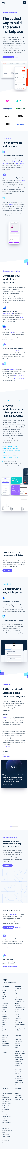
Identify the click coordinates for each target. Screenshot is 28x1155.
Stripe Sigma (5, 1045)
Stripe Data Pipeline (20, 379)
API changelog (19, 1078)
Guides (4, 1091)
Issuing (4, 1024)
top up (21, 317)
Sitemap (4, 1114)
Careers (17, 1093)
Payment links (6, 1033)
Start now (18, 57)
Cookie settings (6, 1116)
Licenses (4, 1112)
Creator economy (20, 1024)
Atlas (3, 992)
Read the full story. (7, 747)
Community (5, 1097)
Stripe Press (18, 1097)
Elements (5, 1014)
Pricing (4, 990)
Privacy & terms (6, 1103)
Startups (17, 991)
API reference (19, 1074)
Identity (4, 1020)
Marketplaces (19, 1012)
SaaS (16, 1020)
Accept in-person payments (12, 450)
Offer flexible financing (11, 448)
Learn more (7, 865)
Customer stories (7, 1093)
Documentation (19, 1071)
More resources (6, 1122)
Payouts (4, 1037)
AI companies (18, 1022)
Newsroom (18, 1095)
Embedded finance (20, 1001)
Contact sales (8, 57)
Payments (7, 756)
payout (11, 204)
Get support (5, 1128)
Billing (4, 999)
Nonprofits (18, 1039)
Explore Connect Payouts (9, 966)
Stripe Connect (19, 163)
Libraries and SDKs (20, 1080)
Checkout (5, 1003)
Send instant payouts (10, 446)
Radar (4, 1039)
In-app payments (19, 1009)
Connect (6, 754)
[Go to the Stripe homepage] (4, 980)
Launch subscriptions (10, 453)
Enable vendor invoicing (11, 457)
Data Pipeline (6, 1012)
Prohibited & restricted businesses (5, 1107)
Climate (4, 1005)
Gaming (17, 1027)
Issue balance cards (10, 455)
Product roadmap (20, 1091)
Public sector (18, 1045)
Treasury (4, 1052)
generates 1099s (19, 375)
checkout (22, 180)
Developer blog (19, 1085)
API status (18, 1076)
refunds (12, 332)
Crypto (4, 1009)
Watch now (7, 570)
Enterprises (18, 988)
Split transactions (7, 313)
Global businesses (20, 1007)
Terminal (4, 1050)
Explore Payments (7, 947)
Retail (16, 1047)
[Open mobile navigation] (24, 2)
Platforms (18, 1018)
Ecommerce (18, 999)
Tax (3, 1048)
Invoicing (4, 1022)
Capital (4, 1001)
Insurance (17, 1033)
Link (3, 1027)
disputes (19, 332)
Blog (3, 1095)
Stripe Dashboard (12, 369)
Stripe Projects (19, 1082)
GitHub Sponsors (7, 717)
